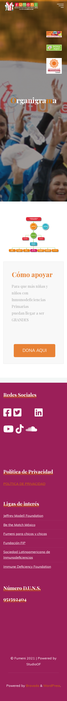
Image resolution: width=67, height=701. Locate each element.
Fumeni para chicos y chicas (25, 534)
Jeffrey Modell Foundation (23, 515)
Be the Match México (19, 525)
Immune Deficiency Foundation (27, 566)
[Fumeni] (22, 6)
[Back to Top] (52, 686)
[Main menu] (60, 6)
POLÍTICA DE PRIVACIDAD (24, 484)
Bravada (32, 685)
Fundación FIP (14, 543)
